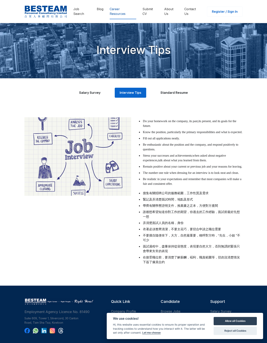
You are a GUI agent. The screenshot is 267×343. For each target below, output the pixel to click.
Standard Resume (174, 93)
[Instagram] (52, 330)
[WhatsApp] (35, 330)
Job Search (78, 11)
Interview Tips (130, 93)
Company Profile (123, 311)
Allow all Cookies (235, 320)
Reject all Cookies (235, 330)
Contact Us (190, 11)
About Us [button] (168, 11)
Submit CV (147, 11)
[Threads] (61, 330)
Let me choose (151, 332)
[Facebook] (27, 330)
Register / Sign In (225, 12)
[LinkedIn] (44, 330)
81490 (85, 312)
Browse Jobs (170, 311)
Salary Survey (89, 93)
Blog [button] (100, 9)
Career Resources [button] (117, 11)
